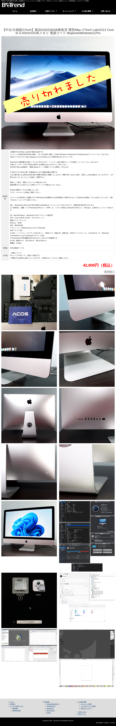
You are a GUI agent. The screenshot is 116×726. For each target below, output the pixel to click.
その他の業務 (86, 11)
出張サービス (50, 11)
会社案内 (33, 11)
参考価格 (15, 708)
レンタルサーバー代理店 (88, 706)
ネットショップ (68, 11)
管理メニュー (82, 714)
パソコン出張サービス (16, 706)
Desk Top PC (51, 710)
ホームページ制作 (86, 704)
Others (49, 713)
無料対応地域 (16, 710)
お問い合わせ (105, 11)
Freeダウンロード (86, 708)
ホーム (15, 11)
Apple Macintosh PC (53, 704)
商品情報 (46, 702)
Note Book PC (51, 706)
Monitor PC (50, 708)
